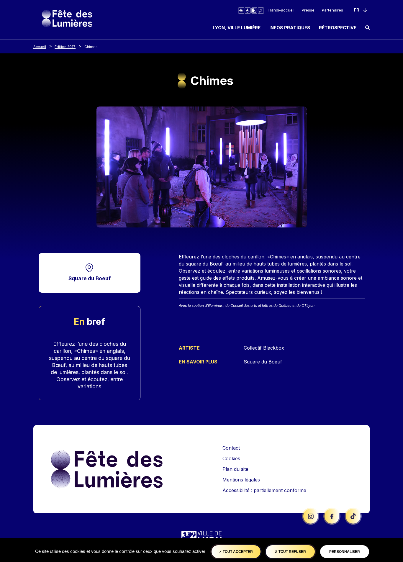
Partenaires (332, 10)
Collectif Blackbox (264, 348)
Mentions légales (241, 480)
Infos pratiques (289, 27)
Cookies (231, 458)
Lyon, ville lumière (237, 27)
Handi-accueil (281, 10)
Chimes (91, 47)
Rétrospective (337, 27)
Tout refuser (292, 552)
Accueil (39, 47)
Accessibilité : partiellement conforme (264, 490)
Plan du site (235, 469)
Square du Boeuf (89, 278)
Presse (308, 10)
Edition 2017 (65, 47)
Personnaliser (344, 552)
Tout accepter (237, 552)
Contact (231, 448)
